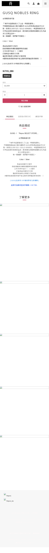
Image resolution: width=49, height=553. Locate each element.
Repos (9, 496)
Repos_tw (10, 501)
